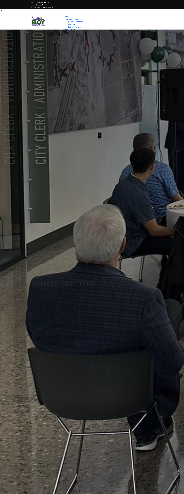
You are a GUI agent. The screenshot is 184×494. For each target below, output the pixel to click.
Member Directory (71, 19)
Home (67, 17)
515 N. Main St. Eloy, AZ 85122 (46, 7)
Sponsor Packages (74, 27)
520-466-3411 (39, 5)
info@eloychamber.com (42, 2)
